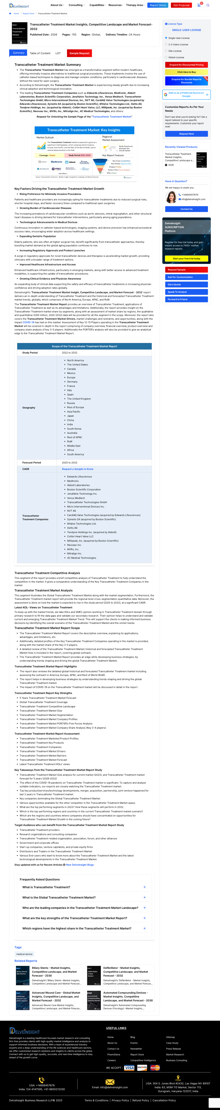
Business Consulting (176, 1060)
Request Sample (177, 269)
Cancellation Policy (164, 1100)
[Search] (208, 5)
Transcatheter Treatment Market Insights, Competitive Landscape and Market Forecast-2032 (180, 157)
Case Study (172, 1042)
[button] (84, 887)
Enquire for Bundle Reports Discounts (186, 81)
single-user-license (179, 38)
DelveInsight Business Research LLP (31, 1100)
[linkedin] (199, 1100)
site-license (175, 50)
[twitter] (202, 1100)
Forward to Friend (177, 299)
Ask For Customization (180, 277)
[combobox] (208, 5)
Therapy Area (134, 5)
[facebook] (204, 1100)
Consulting (75, 5)
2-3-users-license (178, 44)
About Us (56, 5)
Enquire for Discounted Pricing (187, 64)
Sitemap (170, 1037)
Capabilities (97, 5)
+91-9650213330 (54, 1089)
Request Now (186, 133)
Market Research (175, 1054)
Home (16, 13)
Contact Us (187, 209)
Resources (115, 5)
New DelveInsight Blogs (80, 864)
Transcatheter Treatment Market (111, 116)
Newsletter (136, 1048)
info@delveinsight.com (193, 199)
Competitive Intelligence (143, 1060)
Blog (132, 1037)
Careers (111, 1060)
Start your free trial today (186, 258)
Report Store (137, 1054)
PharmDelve (113, 1054)
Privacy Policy (120, 1100)
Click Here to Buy (186, 72)
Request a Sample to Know (77, 469)
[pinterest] (207, 1100)
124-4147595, (34, 1089)
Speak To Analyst (177, 291)
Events (134, 1042)
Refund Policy (140, 1100)
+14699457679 (190, 194)
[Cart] (199, 5)
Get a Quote (174, 284)
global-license (176, 57)
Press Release (173, 1048)
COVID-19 (28, 322)
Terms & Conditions (96, 1100)
